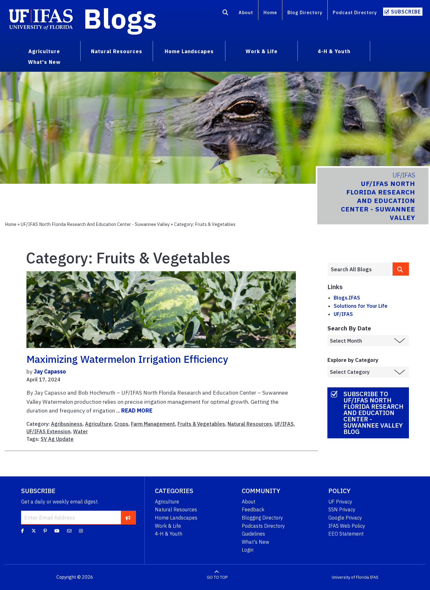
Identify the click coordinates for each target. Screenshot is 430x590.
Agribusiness (66, 424)
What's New (255, 542)
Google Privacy (345, 517)
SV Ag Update (57, 439)
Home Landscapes (176, 517)
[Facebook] (22, 530)
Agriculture (98, 424)
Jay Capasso (50, 371)
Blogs (120, 18)
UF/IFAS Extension (48, 431)
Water (80, 431)
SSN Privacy (341, 509)
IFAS (374, 577)
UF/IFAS (284, 424)
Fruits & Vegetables (201, 424)
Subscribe (406, 11)
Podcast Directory (355, 12)
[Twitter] (33, 530)
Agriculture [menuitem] (44, 51)
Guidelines (253, 534)
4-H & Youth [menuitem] (334, 51)
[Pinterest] (45, 530)
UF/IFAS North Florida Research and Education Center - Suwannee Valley (95, 224)
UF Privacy (340, 501)
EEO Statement (346, 534)
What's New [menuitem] (44, 62)
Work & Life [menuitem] (262, 51)
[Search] (226, 13)
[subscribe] (128, 517)
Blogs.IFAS (347, 298)
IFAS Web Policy (346, 526)
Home (270, 12)
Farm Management (153, 424)
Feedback (253, 509)
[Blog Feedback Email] (69, 530)
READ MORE (136, 410)
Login (247, 550)
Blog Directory (304, 12)
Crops (121, 424)
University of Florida (350, 577)
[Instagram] (81, 530)
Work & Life (168, 526)
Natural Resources (250, 424)
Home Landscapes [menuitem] (189, 51)
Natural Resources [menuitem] (116, 51)
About (246, 12)
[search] (401, 268)
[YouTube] (56, 530)
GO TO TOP (217, 577)
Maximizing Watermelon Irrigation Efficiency (127, 359)
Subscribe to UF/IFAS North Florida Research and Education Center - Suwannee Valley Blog (373, 413)
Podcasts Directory (263, 526)
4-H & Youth (168, 534)
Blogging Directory (262, 517)
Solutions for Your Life (361, 306)
